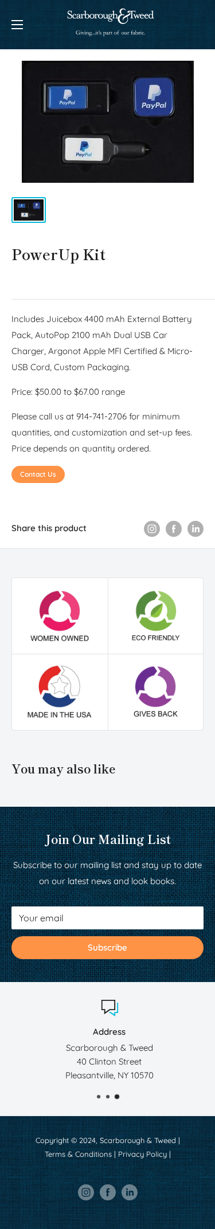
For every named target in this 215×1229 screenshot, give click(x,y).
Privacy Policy (142, 1154)
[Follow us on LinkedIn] (130, 1192)
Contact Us (38, 474)
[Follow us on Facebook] (108, 1192)
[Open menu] (17, 24)
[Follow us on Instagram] (86, 1192)
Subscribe (107, 947)
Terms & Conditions (78, 1154)
